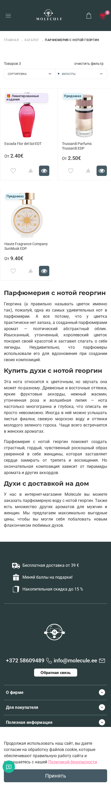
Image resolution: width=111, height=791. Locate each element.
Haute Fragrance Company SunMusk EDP (26, 246)
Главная (12, 40)
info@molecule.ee (75, 660)
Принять (55, 776)
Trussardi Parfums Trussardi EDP (77, 146)
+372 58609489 (25, 660)
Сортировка (17, 74)
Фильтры (69, 74)
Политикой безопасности (72, 761)
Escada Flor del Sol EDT (23, 144)
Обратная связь (56, 672)
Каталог (32, 40)
